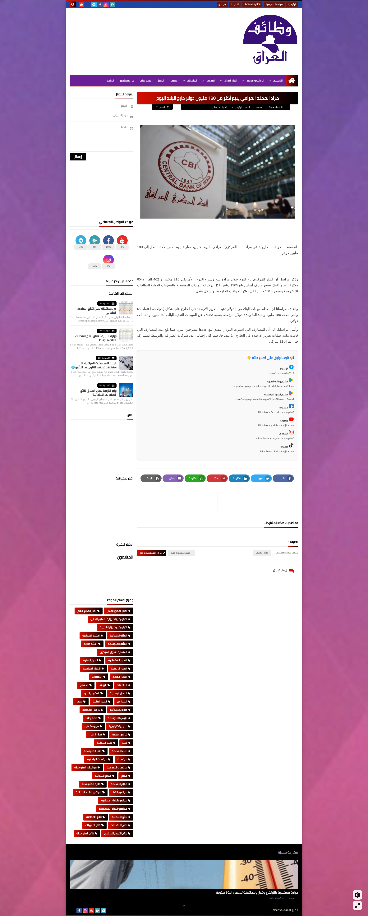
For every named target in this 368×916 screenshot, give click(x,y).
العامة (110, 80)
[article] (179, 502)
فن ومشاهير (127, 80)
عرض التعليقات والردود (151, 553)
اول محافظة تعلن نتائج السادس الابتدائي (97, 310)
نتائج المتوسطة (85, 833)
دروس (79, 701)
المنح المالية (100, 701)
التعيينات (278, 80)
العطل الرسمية (118, 693)
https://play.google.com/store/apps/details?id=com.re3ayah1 (264, 399)
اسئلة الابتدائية (118, 635)
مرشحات (122, 759)
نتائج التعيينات (92, 825)
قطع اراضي (95, 734)
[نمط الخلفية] (357, 905)
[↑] (184, 906)
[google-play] (112, 4)
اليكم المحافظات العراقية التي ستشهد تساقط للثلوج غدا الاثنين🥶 (94, 365)
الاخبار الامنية (90, 660)
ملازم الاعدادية (119, 783)
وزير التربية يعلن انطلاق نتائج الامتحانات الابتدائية (98, 392)
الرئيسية (292, 4)
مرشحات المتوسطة (85, 767)
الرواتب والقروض (255, 80)
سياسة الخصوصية (274, 4)
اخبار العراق (230, 80)
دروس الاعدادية (91, 709)
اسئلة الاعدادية (91, 635)
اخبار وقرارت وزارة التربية (113, 627)
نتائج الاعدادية (94, 816)
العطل (160, 80)
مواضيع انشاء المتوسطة (113, 808)
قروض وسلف (119, 734)
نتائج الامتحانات (119, 825)
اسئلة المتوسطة (117, 643)
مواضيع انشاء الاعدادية (114, 800)
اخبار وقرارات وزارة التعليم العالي (108, 619)
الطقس (174, 80)
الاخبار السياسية (92, 668)
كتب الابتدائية (104, 742)
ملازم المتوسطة (91, 783)
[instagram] (106, 4)
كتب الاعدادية (119, 750)
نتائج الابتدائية (119, 816)
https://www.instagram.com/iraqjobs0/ (275, 438)
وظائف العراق (261, 910)
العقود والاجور (91, 693)
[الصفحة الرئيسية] (292, 80)
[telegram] (94, 4)
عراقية (292, 898)
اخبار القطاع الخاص (117, 610)
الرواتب (103, 684)
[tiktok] (87, 4)
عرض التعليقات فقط (180, 553)
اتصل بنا (235, 4)
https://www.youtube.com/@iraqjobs (276, 425)
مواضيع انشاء (119, 792)
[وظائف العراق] (270, 42)
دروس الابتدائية (118, 709)
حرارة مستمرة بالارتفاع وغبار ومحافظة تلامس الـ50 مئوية (257, 892)
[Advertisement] (139, 41)
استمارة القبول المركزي (113, 652)
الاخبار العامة (120, 676)
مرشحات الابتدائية (97, 759)
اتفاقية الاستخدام (252, 4)
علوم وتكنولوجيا (118, 726)
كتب (124, 742)
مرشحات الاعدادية (117, 767)
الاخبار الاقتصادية (219, 107)
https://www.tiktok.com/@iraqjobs (277, 451)
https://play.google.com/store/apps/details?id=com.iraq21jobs (264, 386)
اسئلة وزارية (90, 643)
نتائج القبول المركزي (115, 833)
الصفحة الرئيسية (242, 107)
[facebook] (100, 4)
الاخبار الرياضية (119, 668)
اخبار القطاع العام (86, 610)
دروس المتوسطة (117, 717)
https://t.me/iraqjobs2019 (281, 373)
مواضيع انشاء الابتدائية (88, 792)
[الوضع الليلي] (357, 895)
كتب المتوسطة (92, 750)
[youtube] (81, 4)
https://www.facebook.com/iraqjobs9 (276, 412)
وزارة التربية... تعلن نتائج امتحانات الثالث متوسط (96, 338)
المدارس (210, 80)
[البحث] (73, 4)
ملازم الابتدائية (103, 775)
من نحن (222, 4)
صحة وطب (145, 80)
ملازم (124, 775)
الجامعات (192, 80)
